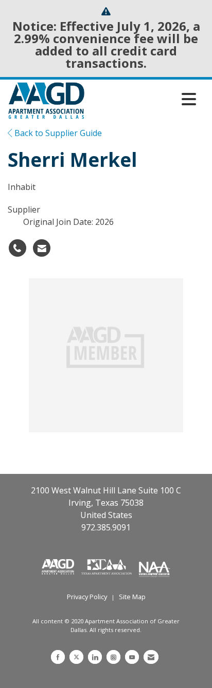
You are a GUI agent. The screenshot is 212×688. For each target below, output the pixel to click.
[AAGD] (59, 565)
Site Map (132, 596)
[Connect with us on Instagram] (113, 657)
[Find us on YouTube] (132, 657)
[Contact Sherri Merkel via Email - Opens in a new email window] (41, 248)
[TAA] (107, 565)
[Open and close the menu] (143, 99)
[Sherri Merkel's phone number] (17, 248)
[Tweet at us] (76, 657)
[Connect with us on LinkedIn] (95, 657)
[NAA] (154, 565)
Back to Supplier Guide (57, 133)
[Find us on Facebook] (58, 657)
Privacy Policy (87, 596)
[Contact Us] (151, 657)
